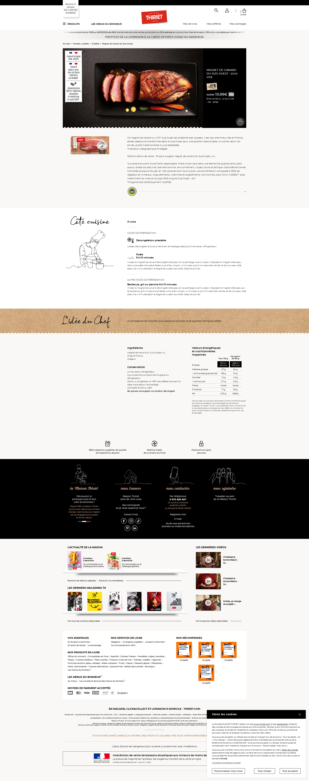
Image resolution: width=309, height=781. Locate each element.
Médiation (187, 715)
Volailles (95, 43)
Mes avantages (237, 23)
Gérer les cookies (290, 750)
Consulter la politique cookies (226, 763)
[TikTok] (138, 520)
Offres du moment (77, 656)
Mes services (190, 23)
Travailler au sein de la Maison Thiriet (224, 498)
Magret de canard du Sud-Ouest (117, 43)
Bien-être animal (200, 715)
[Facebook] (124, 520)
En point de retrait (76, 645)
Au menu (72, 681)
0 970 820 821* (177, 499)
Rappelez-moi (178, 514)
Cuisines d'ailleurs (84, 660)
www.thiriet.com (262, 724)
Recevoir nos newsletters (111, 581)
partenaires (282, 724)
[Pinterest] (127, 527)
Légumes (156, 660)
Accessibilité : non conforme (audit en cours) (108, 718)
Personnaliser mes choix (228, 771)
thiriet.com (69, 715)
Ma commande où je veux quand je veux (131, 506)
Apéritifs (115, 656)
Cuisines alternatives (98, 666)
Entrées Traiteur (128, 656)
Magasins (115, 642)
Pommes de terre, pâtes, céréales (84, 663)
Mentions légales (126, 715)
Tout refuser (265, 771)
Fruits (121, 663)
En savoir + (122, 693)
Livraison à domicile (154, 642)
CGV (115, 715)
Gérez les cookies (160, 715)
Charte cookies (175, 715)
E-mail (178, 519)
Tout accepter (290, 771)
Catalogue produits (143, 715)
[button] (226, 11)
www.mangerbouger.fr (200, 735)
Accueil (66, 43)
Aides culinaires (109, 663)
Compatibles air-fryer (98, 656)
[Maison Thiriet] (154, 17)
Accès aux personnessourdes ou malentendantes (178, 525)
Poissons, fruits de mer (121, 660)
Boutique (149, 666)
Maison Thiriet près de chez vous (131, 498)
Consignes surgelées (132, 642)
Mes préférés (214, 23)
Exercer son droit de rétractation (205, 718)
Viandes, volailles (81, 43)
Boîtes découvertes (134, 666)
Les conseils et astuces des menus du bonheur (102, 681)
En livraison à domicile (78, 642)
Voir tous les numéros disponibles (84, 621)
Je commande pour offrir (123, 645)
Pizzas (71, 660)
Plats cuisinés (101, 660)
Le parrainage (94, 645)
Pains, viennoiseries (77, 666)
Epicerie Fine (116, 666)
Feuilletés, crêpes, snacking (151, 656)
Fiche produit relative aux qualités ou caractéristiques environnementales (159, 718)
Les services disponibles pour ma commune (93, 715)
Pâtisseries (156, 663)
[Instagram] (131, 520)
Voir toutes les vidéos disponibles (212, 621)
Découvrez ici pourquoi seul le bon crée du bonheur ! (84, 499)
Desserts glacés (142, 663)
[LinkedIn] (134, 527)
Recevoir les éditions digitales (82, 581)
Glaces (129, 663)
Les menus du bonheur (106, 24)
